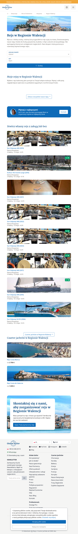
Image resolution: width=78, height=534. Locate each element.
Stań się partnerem (36, 508)
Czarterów (38, 490)
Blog (32, 450)
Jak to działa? (33, 461)
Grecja (53, 466)
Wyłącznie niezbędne (39, 527)
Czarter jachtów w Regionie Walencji (38, 334)
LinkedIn (64, 447)
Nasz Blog (32, 496)
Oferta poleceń (34, 469)
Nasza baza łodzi (57, 480)
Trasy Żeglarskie (57, 483)
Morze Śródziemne (26, 13)
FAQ (30, 493)
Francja (53, 472)
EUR (56, 442)
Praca (31, 482)
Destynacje (14, 13)
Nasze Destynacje (57, 477)
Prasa (31, 480)
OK (24, 478)
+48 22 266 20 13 (15, 449)
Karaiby (54, 461)
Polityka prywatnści (36, 485)
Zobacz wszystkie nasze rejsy (38, 97)
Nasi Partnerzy (34, 466)
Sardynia (54, 469)
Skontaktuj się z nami (16, 455)
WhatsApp (12, 452)
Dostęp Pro (33, 505)
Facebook (34, 447)
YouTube (44, 447)
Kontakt (63, 112)
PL (36, 442)
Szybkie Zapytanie (57, 485)
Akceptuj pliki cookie (39, 522)
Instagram (54, 447)
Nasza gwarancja (35, 463)
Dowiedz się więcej (49, 517)
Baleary (54, 463)
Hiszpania (39, 13)
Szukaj (40, 66)
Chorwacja (55, 458)
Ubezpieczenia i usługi (37, 472)
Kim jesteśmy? (34, 458)
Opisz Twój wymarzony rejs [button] (24, 425)
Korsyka (54, 474)
